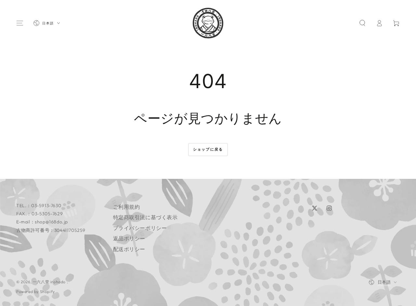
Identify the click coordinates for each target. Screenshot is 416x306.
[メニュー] (19, 23)
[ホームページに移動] (208, 23)
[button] (362, 23)
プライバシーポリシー (140, 228)
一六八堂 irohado (50, 281)
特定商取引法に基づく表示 (145, 217)
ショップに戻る (208, 149)
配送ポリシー (129, 249)
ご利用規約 (126, 207)
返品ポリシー (129, 238)
